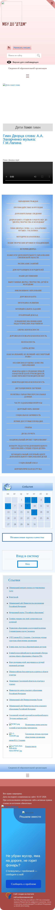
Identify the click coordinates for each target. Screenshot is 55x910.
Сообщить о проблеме (23, 884)
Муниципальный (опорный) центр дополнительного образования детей (28, 455)
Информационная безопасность (28, 382)
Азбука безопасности (28, 330)
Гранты (28, 427)
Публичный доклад (28, 315)
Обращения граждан (28, 201)
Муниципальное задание (28, 309)
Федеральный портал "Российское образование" (26, 612)
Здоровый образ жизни (28, 409)
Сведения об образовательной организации (27, 68)
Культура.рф (13, 597)
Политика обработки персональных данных (28, 395)
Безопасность (28, 342)
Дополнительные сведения (28, 214)
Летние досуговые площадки (28, 421)
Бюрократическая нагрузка (28, 469)
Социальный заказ (28, 463)
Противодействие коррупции (28, 208)
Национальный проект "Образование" (28, 440)
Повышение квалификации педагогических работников (28, 322)
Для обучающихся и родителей (28, 270)
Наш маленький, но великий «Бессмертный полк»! (28, 355)
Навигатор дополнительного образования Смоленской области (28, 256)
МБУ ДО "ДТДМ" (14, 25)
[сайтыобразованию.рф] (50, 4)
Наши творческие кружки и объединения (28, 243)
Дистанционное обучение (28, 388)
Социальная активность (28, 415)
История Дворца (28, 249)
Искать (38, 55)
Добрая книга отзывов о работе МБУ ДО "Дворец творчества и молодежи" (28, 221)
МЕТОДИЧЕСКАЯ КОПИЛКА (28, 237)
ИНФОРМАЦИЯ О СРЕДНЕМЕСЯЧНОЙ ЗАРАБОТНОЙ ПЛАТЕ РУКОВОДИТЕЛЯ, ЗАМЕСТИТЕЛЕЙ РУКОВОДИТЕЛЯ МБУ (28, 373)
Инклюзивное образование (28, 291)
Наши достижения (28, 276)
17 (34, 512)
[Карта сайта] (9, 47)
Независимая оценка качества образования (28, 364)
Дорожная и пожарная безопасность (28, 336)
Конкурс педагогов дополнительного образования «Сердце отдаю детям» (28, 447)
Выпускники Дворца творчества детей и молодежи (28, 283)
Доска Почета (28, 434)
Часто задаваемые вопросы (28, 403)
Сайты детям (28, 348)
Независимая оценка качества (27, 537)
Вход (27, 564)
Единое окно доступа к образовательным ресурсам (27, 647)
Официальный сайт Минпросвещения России (25, 700)
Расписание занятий (28, 264)
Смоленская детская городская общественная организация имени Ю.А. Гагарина (28, 737)
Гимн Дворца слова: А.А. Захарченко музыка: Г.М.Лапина (28, 229)
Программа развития (28, 303)
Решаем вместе (30, 746)
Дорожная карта (28, 297)
